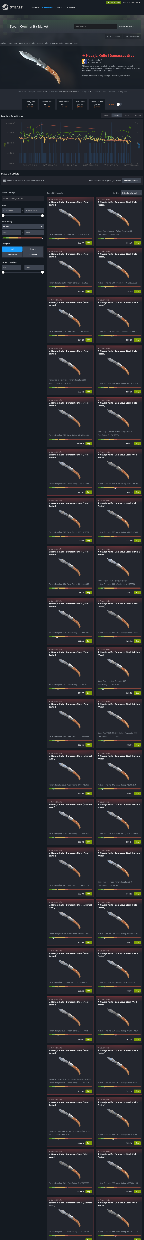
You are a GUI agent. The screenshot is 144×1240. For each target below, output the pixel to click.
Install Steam (115, 3)
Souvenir (33, 255)
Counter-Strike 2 (21, 43)
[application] (72, 144)
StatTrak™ (12, 255)
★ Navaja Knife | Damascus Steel (64, 43)
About (61, 7)
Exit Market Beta (132, 37)
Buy (88, 243)
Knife (33, 43)
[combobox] (95, 26)
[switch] (119, 104)
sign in (125, 3)
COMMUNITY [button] (48, 7)
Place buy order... (131, 180)
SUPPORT (72, 7)
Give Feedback (113, 37)
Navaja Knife (42, 43)
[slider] (3, 215)
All (12, 249)
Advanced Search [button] (126, 26)
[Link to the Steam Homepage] (14, 7)
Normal (33, 249)
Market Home (6, 43)
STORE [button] (35, 7)
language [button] (134, 3)
